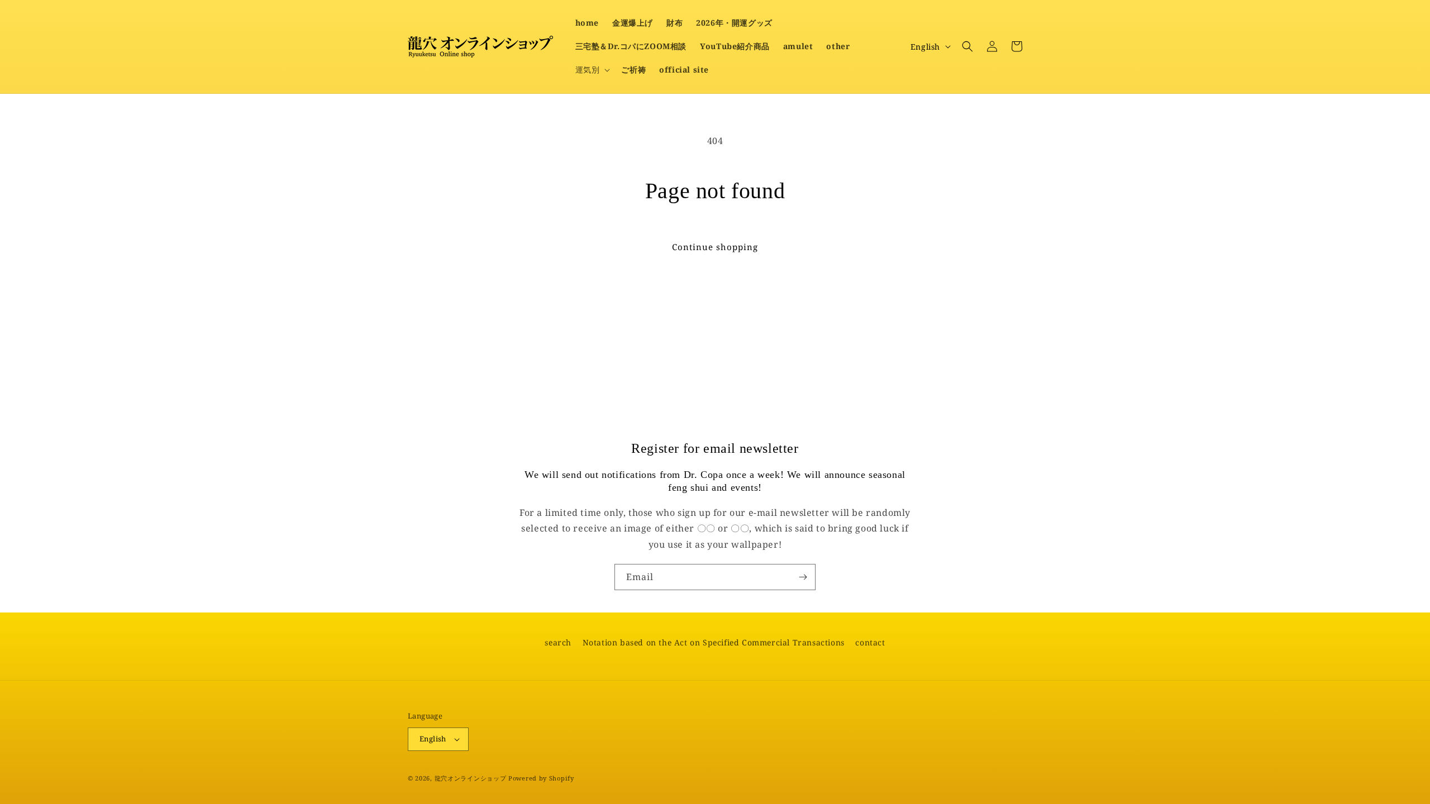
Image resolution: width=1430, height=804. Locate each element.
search (558, 642)
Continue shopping (715, 246)
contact (870, 642)
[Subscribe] (802, 577)
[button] (592, 70)
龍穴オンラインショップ (471, 778)
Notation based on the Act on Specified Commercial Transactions (714, 642)
